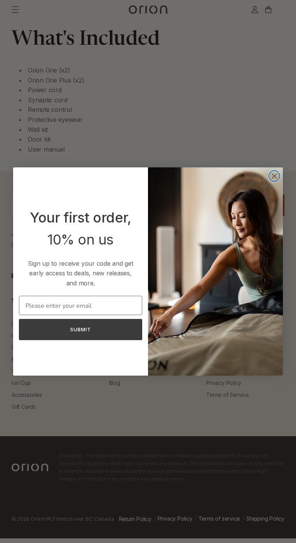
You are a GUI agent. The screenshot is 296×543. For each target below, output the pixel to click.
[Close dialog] (274, 176)
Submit (80, 329)
